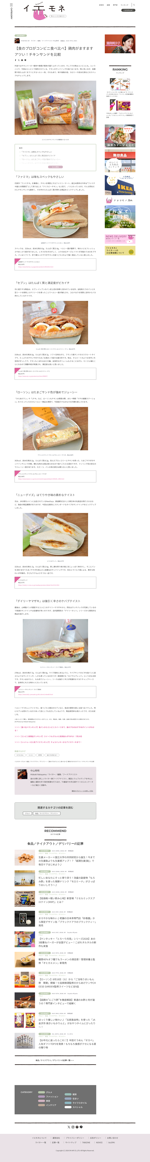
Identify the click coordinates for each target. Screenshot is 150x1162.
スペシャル (78, 1107)
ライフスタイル (80, 1103)
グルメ (27, 813)
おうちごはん (20, 755)
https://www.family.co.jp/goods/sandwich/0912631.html (35, 267)
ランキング (124, 5)
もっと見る (55, 167)
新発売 (101, 5)
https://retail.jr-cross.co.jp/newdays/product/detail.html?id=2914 (38, 585)
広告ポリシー (95, 1137)
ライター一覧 (40, 1142)
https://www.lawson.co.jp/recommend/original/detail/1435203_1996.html (41, 479)
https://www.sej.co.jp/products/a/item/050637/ (33, 376)
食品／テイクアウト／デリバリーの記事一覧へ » (55, 1060)
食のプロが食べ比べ (52, 755)
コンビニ (31, 755)
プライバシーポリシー (75, 1137)
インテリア (51, 1105)
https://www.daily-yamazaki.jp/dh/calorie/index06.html (35, 694)
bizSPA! (111, 1142)
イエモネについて (39, 1137)
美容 (48, 1101)
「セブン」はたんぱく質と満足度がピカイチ (37, 155)
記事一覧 (55, 1142)
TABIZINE (86, 1142)
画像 (108, 5)
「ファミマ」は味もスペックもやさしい (35, 151)
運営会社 (56, 1137)
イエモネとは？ (128, 10)
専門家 (115, 5)
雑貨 (75, 1094)
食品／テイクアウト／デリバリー (46, 813)
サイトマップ (70, 1142)
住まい (76, 1098)
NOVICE (99, 1142)
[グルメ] (55, 35)
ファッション (52, 1096)
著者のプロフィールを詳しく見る (82, 791)
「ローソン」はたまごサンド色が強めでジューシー (40, 159)
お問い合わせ (112, 1137)
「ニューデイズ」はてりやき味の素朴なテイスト (39, 163)
